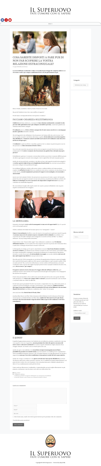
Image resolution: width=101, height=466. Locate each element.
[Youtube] (10, 20)
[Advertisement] (81, 51)
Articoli (49, 23)
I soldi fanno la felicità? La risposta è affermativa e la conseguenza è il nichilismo (32, 375)
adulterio (22, 374)
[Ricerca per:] (81, 237)
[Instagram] (6, 20)
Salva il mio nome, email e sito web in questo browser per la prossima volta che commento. (38, 417)
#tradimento (17, 374)
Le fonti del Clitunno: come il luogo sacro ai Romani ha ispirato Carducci (30, 377)
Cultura (18, 372)
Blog (15, 372)
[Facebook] (2, 20)
